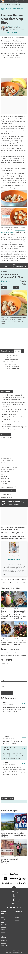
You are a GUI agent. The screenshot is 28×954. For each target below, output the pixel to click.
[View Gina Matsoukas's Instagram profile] (18, 556)
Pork (2, 922)
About (3, 937)
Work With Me (5, 940)
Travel (17, 920)
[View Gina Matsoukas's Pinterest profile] (15, 556)
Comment (4, 663)
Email (3, 686)
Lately (16, 859)
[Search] (23, 4)
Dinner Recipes (4, 913)
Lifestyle (18, 912)
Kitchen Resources (20, 915)
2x (15, 351)
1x (12, 351)
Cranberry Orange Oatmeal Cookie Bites (7, 643)
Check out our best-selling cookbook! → (16, 1)
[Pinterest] (20, 907)
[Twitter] (17, 907)
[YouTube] (10, 907)
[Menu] (26, 4)
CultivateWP (19, 952)
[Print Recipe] (16, 287)
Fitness (17, 917)
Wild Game (4, 924)
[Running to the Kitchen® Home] (9, 4)
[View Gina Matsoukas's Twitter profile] (13, 556)
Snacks (15, 8)
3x (19, 351)
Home (3, 8)
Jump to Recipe (11, 32)
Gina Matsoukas (13, 26)
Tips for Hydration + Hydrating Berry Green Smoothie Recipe (7, 615)
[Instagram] (7, 907)
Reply (24, 703)
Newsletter (4, 945)
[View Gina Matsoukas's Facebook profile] (10, 556)
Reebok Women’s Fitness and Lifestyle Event (7, 861)
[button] (6, 27)
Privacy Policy (8, 952)
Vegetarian (4, 929)
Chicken (3, 919)
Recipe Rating (5, 658)
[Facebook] (14, 907)
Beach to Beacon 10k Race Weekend (7, 835)
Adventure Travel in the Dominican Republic (20, 643)
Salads (3, 932)
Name (3, 680)
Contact (3, 943)
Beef (2, 917)
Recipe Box (9, 8)
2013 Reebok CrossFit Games (20, 834)
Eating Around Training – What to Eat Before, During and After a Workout (20, 615)
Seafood (3, 927)
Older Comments (7, 798)
